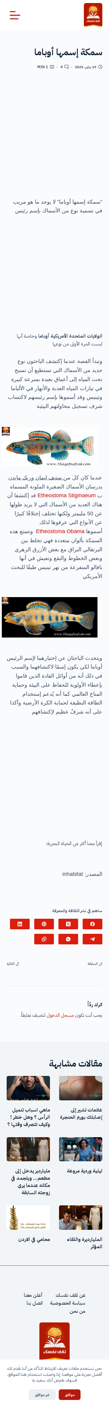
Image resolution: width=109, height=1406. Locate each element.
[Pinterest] (44, 924)
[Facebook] (92, 924)
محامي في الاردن (34, 1239)
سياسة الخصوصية (67, 1303)
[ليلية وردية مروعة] (80, 1149)
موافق (69, 1395)
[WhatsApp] (68, 939)
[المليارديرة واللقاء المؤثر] (80, 1217)
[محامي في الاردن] (28, 1217)
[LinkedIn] (20, 924)
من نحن (77, 1311)
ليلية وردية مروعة (84, 1171)
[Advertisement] (54, 136)
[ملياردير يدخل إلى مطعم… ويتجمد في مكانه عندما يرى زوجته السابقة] (28, 1149)
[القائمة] (15, 15)
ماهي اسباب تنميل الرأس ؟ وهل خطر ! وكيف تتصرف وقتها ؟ (28, 1117)
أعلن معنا (33, 1295)
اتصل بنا (35, 1303)
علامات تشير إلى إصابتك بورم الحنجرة (81, 1113)
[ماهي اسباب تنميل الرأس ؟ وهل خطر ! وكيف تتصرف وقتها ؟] (28, 1088)
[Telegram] (92, 939)
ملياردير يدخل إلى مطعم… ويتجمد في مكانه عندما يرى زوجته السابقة (30, 1181)
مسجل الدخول (60, 1015)
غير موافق (42, 1395)
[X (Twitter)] (68, 924)
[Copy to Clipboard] (44, 939)
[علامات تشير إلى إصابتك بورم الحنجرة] (80, 1088)
